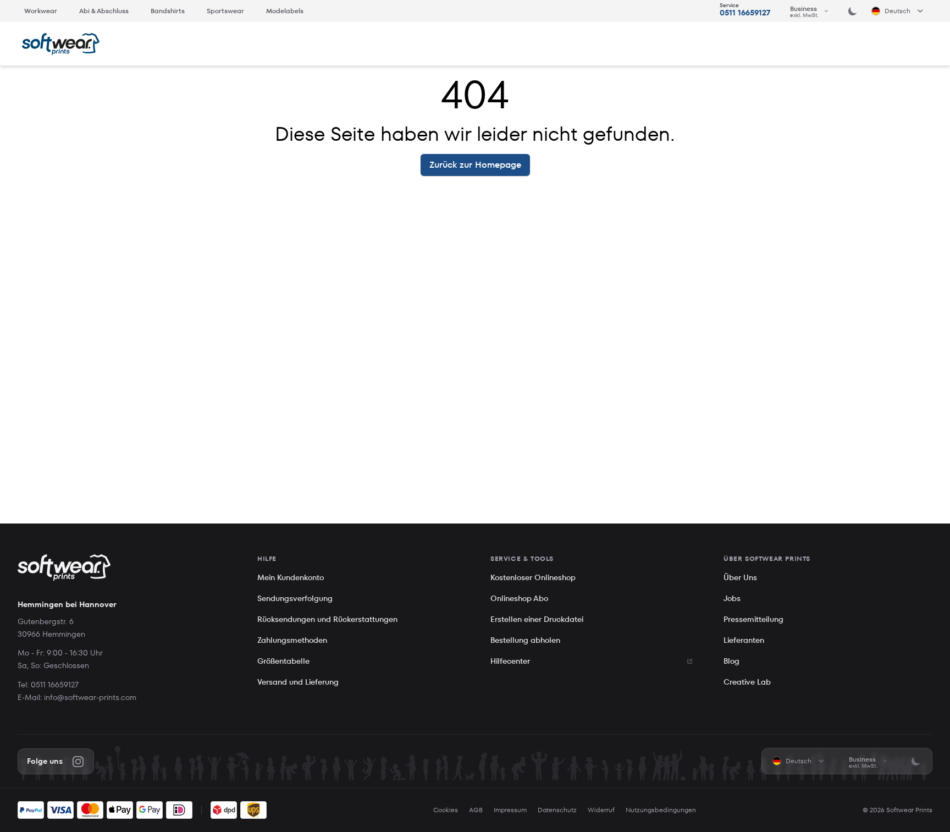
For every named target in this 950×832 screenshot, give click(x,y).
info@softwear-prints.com (90, 697)
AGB (476, 810)
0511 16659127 (745, 12)
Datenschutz (557, 810)
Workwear (40, 10)
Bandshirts (168, 10)
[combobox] (809, 11)
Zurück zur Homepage (475, 164)
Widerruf (601, 810)
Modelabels (284, 10)
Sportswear (225, 10)
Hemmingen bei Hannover (67, 604)
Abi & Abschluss (104, 10)
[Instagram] (78, 761)
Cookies (445, 810)
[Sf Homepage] (61, 44)
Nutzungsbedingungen (661, 810)
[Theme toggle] (853, 11)
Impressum (510, 810)
